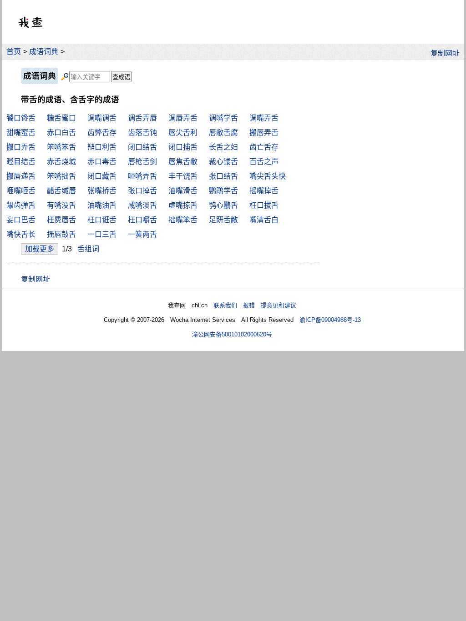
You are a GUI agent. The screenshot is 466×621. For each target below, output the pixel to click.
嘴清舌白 (264, 220)
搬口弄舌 (20, 147)
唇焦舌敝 (183, 161)
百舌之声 (264, 161)
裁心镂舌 (223, 161)
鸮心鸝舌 (223, 205)
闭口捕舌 (183, 147)
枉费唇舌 (61, 220)
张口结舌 (223, 176)
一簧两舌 (142, 234)
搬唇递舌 (20, 176)
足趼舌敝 (223, 220)
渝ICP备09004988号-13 (330, 319)
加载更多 (39, 249)
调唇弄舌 (183, 118)
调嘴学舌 (223, 118)
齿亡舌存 (264, 147)
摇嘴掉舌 (264, 191)
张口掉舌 (142, 191)
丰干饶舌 (183, 176)
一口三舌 (101, 234)
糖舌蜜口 (61, 118)
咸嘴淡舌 (142, 205)
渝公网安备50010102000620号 (232, 334)
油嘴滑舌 (183, 191)
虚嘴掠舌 (183, 205)
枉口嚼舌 (142, 220)
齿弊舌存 (101, 132)
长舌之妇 (223, 147)
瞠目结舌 (20, 161)
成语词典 (43, 51)
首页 (13, 51)
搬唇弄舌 (264, 132)
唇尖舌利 (183, 132)
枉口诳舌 (101, 220)
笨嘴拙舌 (61, 176)
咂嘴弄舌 (142, 176)
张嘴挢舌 (101, 191)
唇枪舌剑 (142, 161)
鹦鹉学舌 (223, 191)
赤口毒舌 (101, 161)
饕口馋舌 (20, 118)
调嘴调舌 (101, 118)
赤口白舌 (61, 132)
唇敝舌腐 (223, 132)
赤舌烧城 (61, 161)
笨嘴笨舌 (61, 147)
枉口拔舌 (264, 205)
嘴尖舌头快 (267, 176)
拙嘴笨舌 (183, 220)
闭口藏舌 (101, 176)
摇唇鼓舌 (61, 234)
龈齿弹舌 (20, 205)
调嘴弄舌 (264, 118)
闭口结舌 (142, 147)
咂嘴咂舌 (20, 191)
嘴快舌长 (20, 234)
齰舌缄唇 (61, 191)
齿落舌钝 (142, 132)
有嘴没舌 (61, 205)
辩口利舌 (101, 147)
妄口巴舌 (20, 220)
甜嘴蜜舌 (20, 132)
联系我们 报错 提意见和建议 (254, 305)
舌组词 (88, 249)
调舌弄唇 (142, 118)
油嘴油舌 (101, 205)
